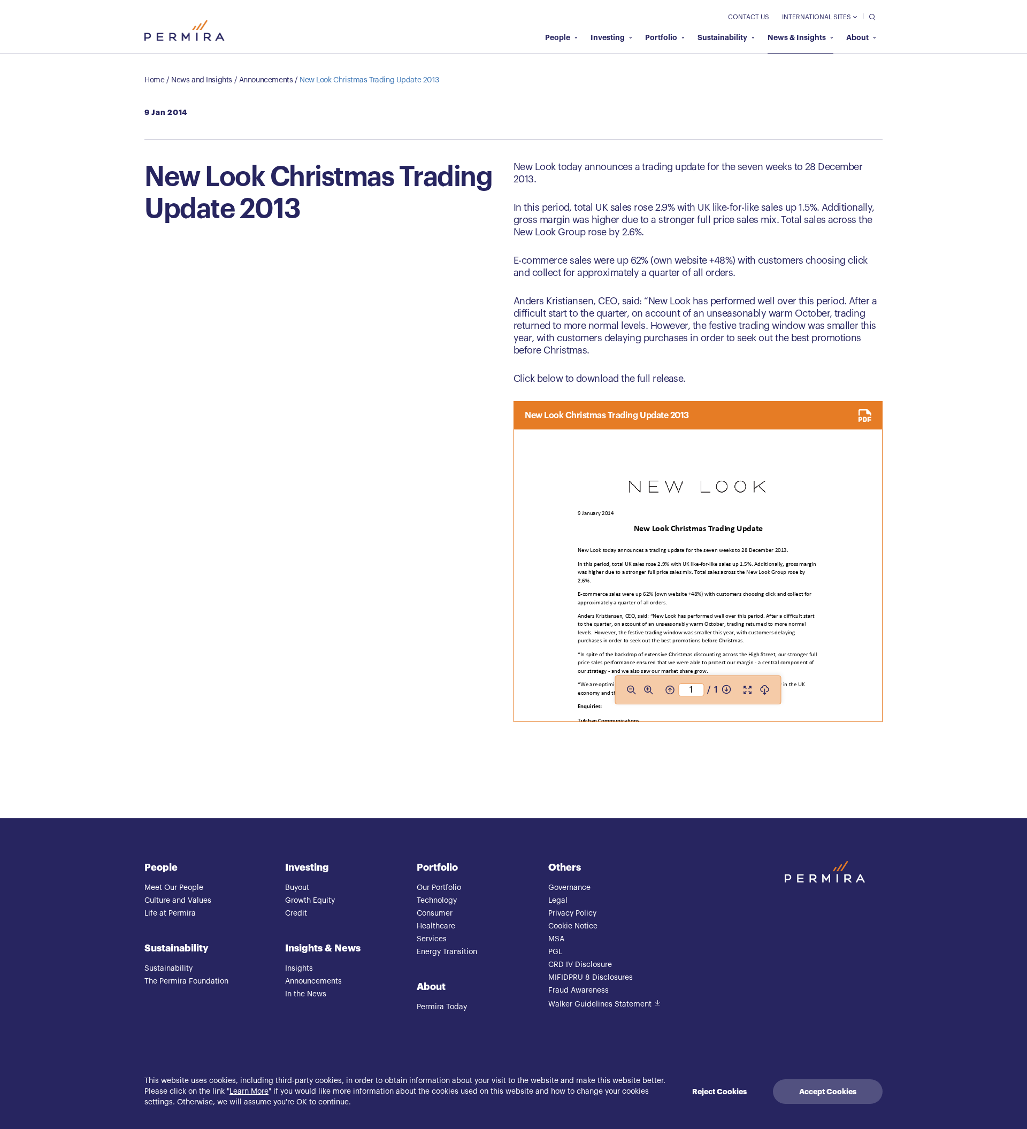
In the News (305, 994)
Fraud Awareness (578, 990)
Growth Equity (310, 900)
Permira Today (442, 1007)
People (557, 37)
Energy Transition (447, 952)
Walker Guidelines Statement (600, 1004)
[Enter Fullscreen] (747, 690)
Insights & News (323, 948)
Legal (558, 900)
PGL (555, 952)
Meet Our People (173, 888)
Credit (296, 913)
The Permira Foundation (186, 981)
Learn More (249, 1091)
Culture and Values (177, 900)
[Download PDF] (765, 690)
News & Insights (797, 37)
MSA (556, 939)
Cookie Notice (572, 926)
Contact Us (748, 17)
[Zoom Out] (631, 690)
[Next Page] (726, 690)
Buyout (297, 888)
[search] (869, 16)
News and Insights (201, 80)
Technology (437, 900)
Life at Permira (170, 913)
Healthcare (436, 926)
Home (154, 80)
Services (432, 939)
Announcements (266, 80)
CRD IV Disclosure (580, 965)
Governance (569, 888)
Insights (299, 968)
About (857, 37)
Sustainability (722, 37)
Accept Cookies (827, 1091)
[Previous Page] (669, 690)
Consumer (435, 913)
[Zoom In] (648, 690)
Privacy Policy (572, 913)
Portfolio (661, 37)
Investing (608, 37)
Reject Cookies (719, 1091)
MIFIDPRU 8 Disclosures (590, 977)
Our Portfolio (439, 888)
